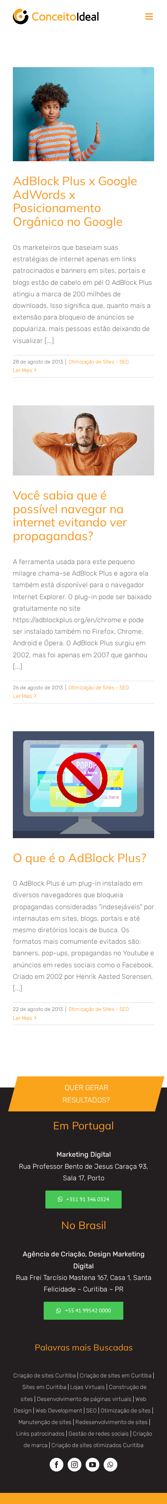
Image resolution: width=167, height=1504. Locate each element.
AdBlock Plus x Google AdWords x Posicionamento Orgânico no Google (75, 201)
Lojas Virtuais (87, 1387)
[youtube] (92, 1464)
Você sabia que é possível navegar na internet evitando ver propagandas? (70, 516)
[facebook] (56, 1464)
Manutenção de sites (45, 1422)
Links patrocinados (40, 1433)
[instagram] (74, 1464)
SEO (91, 1410)
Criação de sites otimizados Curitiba (97, 1445)
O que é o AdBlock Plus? (79, 857)
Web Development (59, 1410)
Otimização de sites (126, 1410)
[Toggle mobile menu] (149, 16)
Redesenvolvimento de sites (111, 1422)
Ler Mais (22, 370)
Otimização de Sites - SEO (99, 362)
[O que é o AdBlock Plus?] (83, 784)
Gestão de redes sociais (99, 1433)
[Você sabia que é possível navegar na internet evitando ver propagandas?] (83, 440)
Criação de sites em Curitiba (116, 1375)
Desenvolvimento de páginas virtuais (84, 1399)
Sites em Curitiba (44, 1387)
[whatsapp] (110, 1464)
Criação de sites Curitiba (44, 1375)
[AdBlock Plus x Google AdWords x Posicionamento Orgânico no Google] (83, 114)
